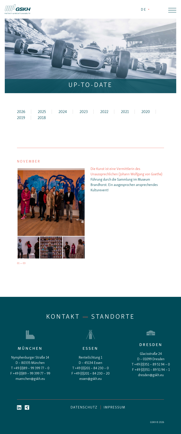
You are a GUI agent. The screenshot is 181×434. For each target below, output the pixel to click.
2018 (42, 118)
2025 (42, 112)
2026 (21, 112)
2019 (21, 118)
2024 (63, 112)
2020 (145, 112)
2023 (84, 112)
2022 (104, 112)
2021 (125, 112)
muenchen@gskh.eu (30, 379)
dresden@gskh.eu (151, 375)
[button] (22, 213)
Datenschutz (84, 407)
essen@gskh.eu (90, 379)
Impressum (114, 407)
